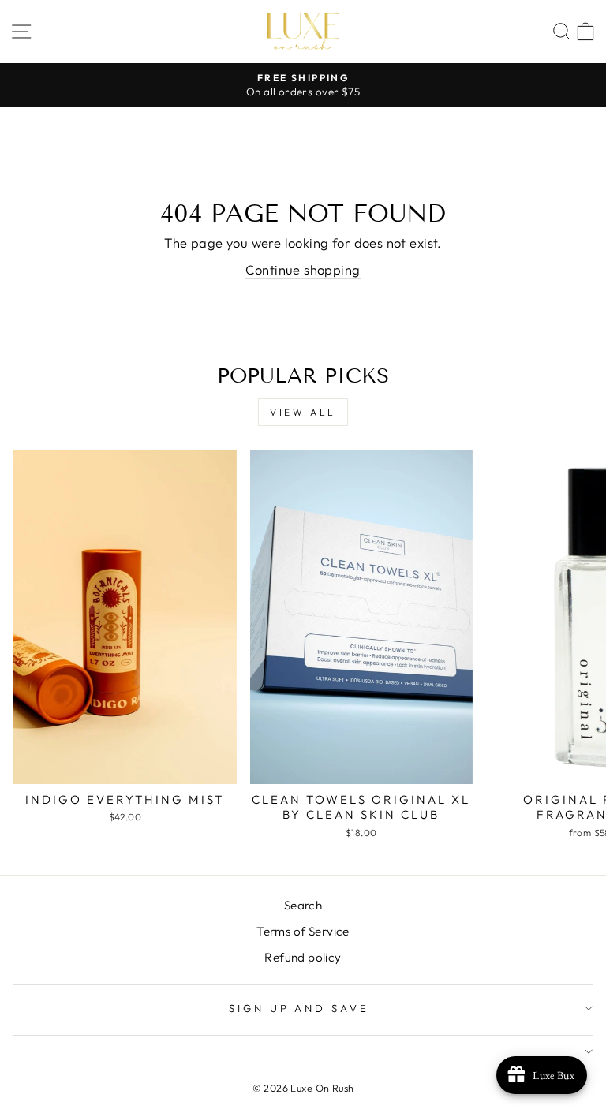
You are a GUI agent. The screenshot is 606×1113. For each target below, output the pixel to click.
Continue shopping (302, 269)
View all (303, 412)
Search (303, 905)
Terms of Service (303, 931)
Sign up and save (299, 1008)
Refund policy (302, 957)
